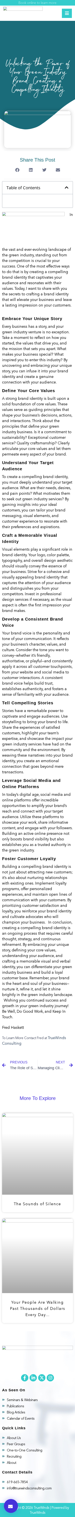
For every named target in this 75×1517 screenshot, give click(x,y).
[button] (11, 1506)
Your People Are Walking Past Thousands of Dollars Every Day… (37, 1308)
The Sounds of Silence (37, 1204)
